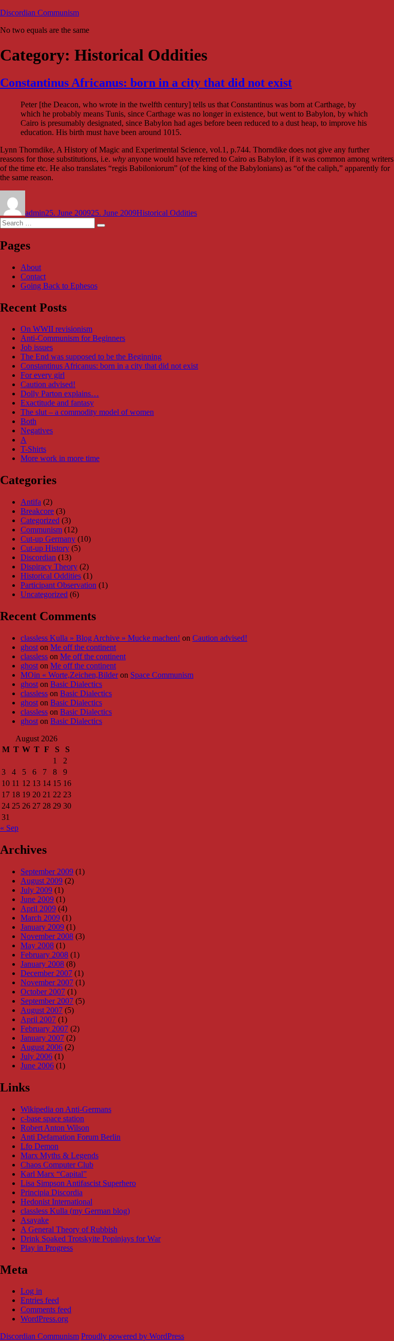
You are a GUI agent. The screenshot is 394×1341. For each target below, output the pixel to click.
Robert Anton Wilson (55, 1127)
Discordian (38, 557)
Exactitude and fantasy (57, 402)
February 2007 (44, 1028)
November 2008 (47, 936)
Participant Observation (58, 585)
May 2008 (37, 945)
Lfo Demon (39, 1146)
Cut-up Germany (48, 538)
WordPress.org (44, 1318)
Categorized (40, 520)
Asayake (35, 1220)
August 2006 (42, 1047)
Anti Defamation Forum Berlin (71, 1137)
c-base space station (52, 1118)
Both (28, 421)
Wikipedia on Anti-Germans (66, 1109)
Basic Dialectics (76, 684)
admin (35, 212)
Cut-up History (45, 548)
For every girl (43, 375)
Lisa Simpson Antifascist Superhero (78, 1183)
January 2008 (42, 964)
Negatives (37, 430)
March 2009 (40, 917)
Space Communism (161, 674)
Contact (33, 276)
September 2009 (47, 871)
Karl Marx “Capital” (54, 1174)
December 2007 (46, 973)
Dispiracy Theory (49, 566)
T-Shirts (33, 449)
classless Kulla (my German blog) (75, 1210)
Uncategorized (44, 594)
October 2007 (43, 991)
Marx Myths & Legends (59, 1155)
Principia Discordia (52, 1192)
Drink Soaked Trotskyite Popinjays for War (91, 1238)
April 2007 (38, 1019)
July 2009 (36, 890)
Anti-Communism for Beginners (73, 338)
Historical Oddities (166, 212)
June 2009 (37, 899)
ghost (29, 647)
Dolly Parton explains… (60, 393)
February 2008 (44, 954)
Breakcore (37, 511)
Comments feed (46, 1309)
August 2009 (42, 880)
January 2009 (42, 927)
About (31, 267)
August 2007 (42, 1010)
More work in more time (60, 458)
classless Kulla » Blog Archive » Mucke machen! (100, 638)
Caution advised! (48, 384)
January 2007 (42, 1037)
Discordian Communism (39, 12)
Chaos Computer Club (57, 1164)
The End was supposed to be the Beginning (91, 356)
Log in (31, 1291)
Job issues (37, 347)
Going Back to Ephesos (59, 285)
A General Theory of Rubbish (69, 1229)
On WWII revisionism (56, 328)
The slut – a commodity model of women (87, 412)
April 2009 (38, 908)
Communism (41, 529)
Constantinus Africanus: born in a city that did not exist (146, 82)
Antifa (31, 501)
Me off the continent (83, 647)
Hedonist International (56, 1201)
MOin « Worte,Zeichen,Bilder (69, 674)
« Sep (9, 827)
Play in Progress (47, 1247)
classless (34, 656)
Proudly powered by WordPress (132, 1336)
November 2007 (47, 982)
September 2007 (47, 1001)
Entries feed (40, 1300)
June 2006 (37, 1065)
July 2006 (36, 1056)
